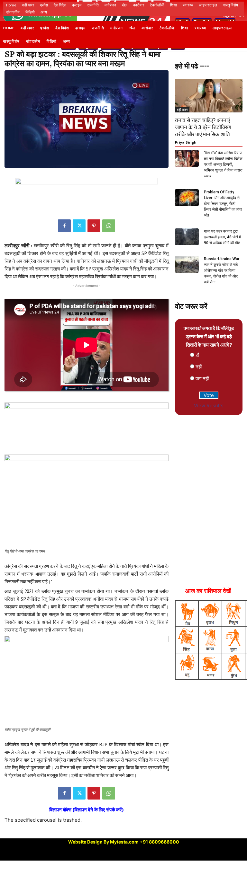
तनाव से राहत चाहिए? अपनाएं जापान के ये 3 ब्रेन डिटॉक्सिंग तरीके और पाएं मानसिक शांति (203, 127)
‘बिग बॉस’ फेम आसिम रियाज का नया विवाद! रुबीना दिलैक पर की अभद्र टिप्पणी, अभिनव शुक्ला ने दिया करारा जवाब (223, 164)
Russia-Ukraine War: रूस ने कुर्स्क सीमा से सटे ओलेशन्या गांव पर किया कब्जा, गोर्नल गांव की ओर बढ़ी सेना (222, 270)
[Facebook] (64, 225)
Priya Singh (186, 142)
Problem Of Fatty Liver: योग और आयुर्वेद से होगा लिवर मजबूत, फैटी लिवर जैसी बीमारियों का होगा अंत (223, 203)
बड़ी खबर (182, 109)
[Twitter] (79, 225)
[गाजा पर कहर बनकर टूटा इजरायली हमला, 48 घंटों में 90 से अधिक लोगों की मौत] (187, 236)
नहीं (199, 367)
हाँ (197, 355)
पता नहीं (202, 379)
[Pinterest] (93, 225)
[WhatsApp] (108, 225)
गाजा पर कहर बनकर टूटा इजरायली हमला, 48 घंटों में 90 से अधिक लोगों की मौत (222, 237)
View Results (209, 405)
